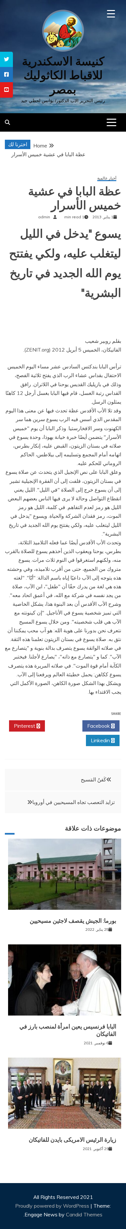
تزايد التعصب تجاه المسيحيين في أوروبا (73, 802)
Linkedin (101, 740)
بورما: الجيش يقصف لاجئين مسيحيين (73, 920)
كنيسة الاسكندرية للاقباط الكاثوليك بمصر (63, 75)
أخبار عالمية (106, 178)
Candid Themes (84, 1214)
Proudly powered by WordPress (52, 1205)
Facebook (99, 726)
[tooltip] (6, 59)
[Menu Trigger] (111, 14)
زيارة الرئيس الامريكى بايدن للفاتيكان (72, 1139)
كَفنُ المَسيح (93, 779)
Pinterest (25, 726)
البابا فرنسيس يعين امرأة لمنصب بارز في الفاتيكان (67, 1030)
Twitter (62, 726)
